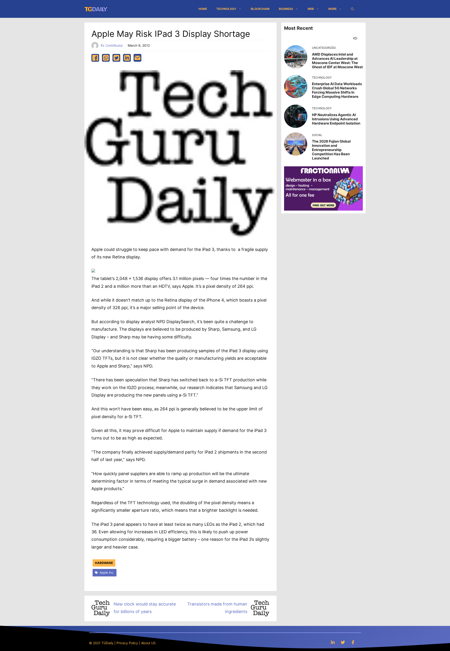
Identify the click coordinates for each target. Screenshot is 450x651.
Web (311, 9)
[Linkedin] (333, 642)
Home (203, 9)
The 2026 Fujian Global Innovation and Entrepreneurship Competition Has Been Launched (331, 149)
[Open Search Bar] (352, 9)
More (332, 9)
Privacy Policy (127, 643)
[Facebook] (353, 642)
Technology (226, 9)
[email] (137, 58)
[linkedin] (127, 58)
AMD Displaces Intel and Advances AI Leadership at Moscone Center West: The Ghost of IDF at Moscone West (337, 60)
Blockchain (260, 9)
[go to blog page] (355, 38)
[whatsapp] (106, 58)
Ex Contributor (112, 45)
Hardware (104, 563)
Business (286, 9)
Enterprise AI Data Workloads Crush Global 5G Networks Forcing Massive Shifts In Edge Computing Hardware (337, 90)
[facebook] (95, 58)
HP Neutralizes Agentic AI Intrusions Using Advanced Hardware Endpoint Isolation (336, 119)
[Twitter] (343, 642)
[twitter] (116, 58)
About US (148, 643)
